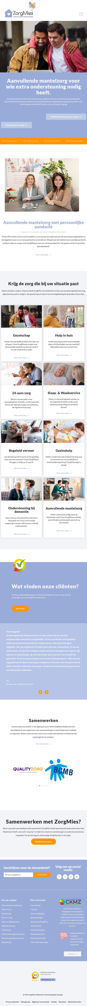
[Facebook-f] (59, 876)
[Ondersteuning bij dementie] (14, 934)
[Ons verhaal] (43, 905)
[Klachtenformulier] (43, 938)
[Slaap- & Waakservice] (14, 922)
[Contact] (43, 909)
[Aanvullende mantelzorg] (14, 905)
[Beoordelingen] (43, 918)
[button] (37, 785)
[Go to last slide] (40, 692)
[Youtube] (76, 876)
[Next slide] (46, 692)
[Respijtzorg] (14, 942)
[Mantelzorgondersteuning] (14, 938)
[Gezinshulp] (14, 930)
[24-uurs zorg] (14, 918)
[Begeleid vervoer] (14, 926)
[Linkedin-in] (71, 876)
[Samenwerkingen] (43, 930)
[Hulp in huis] (14, 909)
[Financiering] (43, 926)
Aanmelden (42, 875)
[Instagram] (65, 876)
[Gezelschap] (14, 914)
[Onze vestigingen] (43, 914)
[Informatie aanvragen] (43, 942)
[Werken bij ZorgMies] (43, 922)
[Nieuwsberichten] (43, 934)
